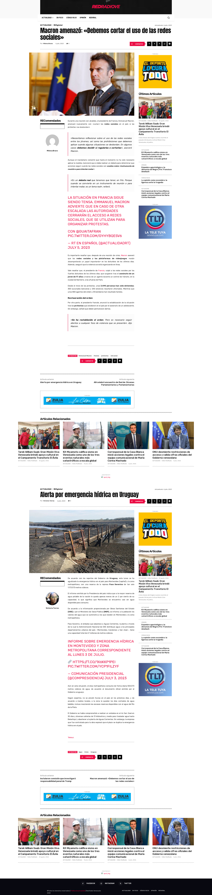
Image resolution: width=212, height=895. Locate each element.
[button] (168, 17)
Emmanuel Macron (85, 356)
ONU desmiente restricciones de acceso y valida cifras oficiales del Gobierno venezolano (172, 454)
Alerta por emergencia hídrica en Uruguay (60, 382)
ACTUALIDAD (45, 25)
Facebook (90, 883)
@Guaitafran (88, 231)
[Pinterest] (159, 44)
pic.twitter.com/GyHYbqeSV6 (95, 236)
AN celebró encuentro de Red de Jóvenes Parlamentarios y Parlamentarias (114, 383)
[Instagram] (101, 883)
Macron (124, 255)
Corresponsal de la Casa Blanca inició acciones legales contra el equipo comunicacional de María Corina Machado (155, 194)
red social (114, 356)
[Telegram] (169, 44)
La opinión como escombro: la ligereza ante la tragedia (154, 181)
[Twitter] (154, 44)
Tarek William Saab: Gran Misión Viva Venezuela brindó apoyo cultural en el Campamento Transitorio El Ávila (154, 129)
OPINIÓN (143, 165)
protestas (104, 356)
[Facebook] (149, 44)
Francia (101, 271)
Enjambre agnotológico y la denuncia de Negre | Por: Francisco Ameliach (156, 169)
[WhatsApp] (164, 44)
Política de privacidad (78, 891)
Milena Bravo (48, 43)
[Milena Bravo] (52, 141)
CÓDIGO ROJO (145, 178)
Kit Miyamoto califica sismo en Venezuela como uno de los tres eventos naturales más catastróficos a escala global (155, 155)
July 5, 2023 (79, 247)
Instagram (109, 883)
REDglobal (58, 25)
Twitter (127, 883)
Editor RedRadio (153, 121)
